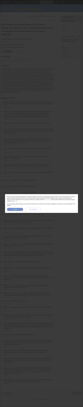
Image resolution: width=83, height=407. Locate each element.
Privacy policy (47, 199)
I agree (15, 209)
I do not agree (33, 209)
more (15, 201)
